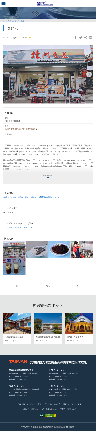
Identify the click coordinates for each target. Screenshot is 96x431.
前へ (18, 286)
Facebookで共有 (75, 37)
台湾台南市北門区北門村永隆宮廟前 (20, 129)
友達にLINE (90, 37)
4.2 (32, 38)
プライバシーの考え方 (52, 404)
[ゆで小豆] (82, 249)
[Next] (89, 74)
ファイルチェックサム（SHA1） (16, 227)
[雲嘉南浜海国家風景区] (48, 3)
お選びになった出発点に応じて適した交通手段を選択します (30, 197)
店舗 (22, 21)
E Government (41, 415)
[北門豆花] (14, 249)
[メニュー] (3, 3)
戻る (48, 286)
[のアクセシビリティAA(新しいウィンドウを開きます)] (50, 415)
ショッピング (14, 21)
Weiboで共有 (85, 37)
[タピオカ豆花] (37, 249)
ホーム (5, 21)
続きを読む (48, 175)
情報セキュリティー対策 (72, 404)
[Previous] (7, 74)
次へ (78, 286)
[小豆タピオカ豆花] (59, 249)
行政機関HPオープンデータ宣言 (29, 404)
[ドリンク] (14, 266)
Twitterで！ (80, 37)
